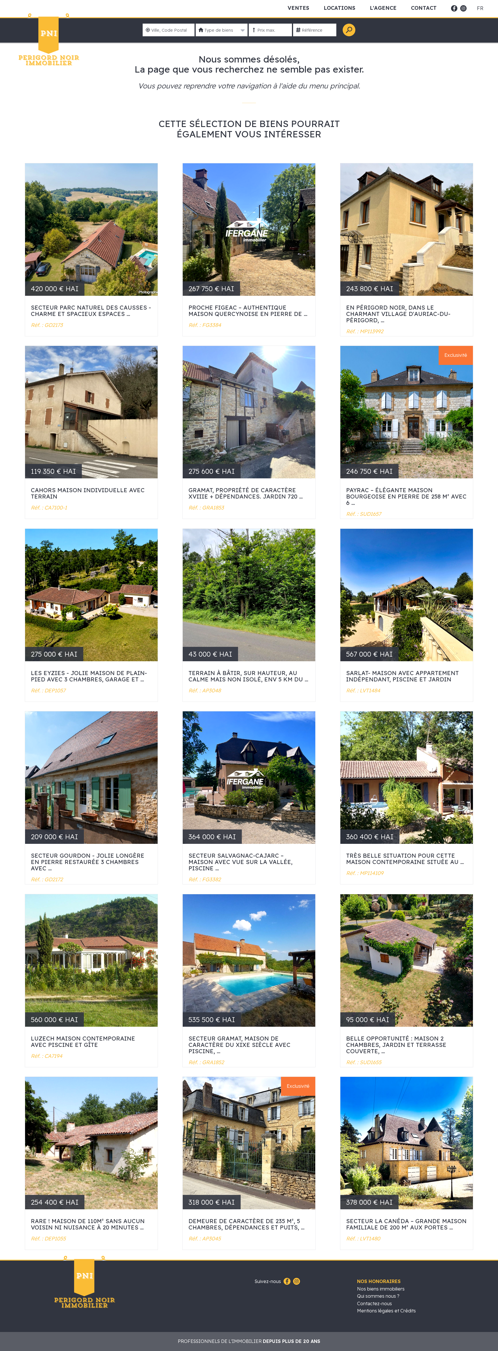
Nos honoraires (379, 1281)
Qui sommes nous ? (378, 1296)
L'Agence (383, 8)
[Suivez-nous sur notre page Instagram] (296, 1281)
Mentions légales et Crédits (386, 1311)
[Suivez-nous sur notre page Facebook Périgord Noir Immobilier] (286, 1281)
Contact (424, 8)
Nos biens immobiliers (381, 1289)
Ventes (298, 8)
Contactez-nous (374, 1303)
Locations (339, 8)
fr (480, 8)
